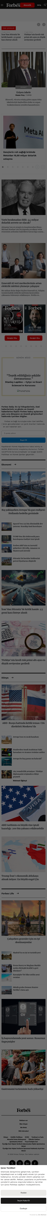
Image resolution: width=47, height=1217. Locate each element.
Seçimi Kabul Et (23, 1201)
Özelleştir (23, 1209)
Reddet (23, 1193)
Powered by (38, 1215)
